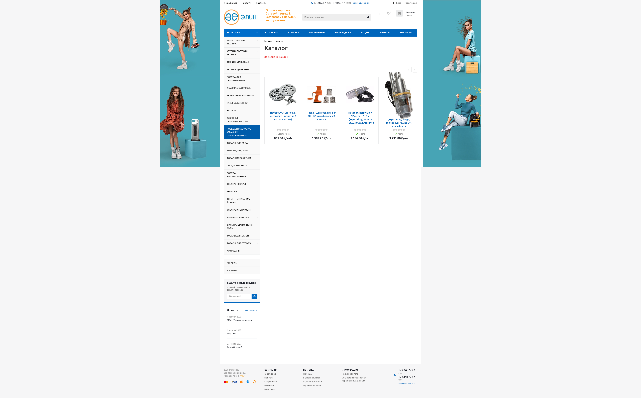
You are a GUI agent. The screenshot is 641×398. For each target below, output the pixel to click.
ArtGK (242, 376)
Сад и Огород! (234, 347)
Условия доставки (312, 381)
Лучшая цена (317, 32)
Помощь (384, 32)
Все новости (251, 310)
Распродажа (343, 32)
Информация (350, 370)
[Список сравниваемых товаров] (380, 14)
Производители (350, 374)
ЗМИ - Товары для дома (239, 320)
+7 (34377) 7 (320, 3)
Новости (268, 377)
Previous (408, 69)
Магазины (269, 389)
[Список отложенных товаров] (388, 14)
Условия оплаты (311, 377)
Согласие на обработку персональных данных (354, 379)
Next (414, 69)
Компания (271, 32)
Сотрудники (270, 381)
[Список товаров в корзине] (405, 15)
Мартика (231, 333)
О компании (270, 374)
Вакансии (269, 385)
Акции (365, 32)
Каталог (236, 32)
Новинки (293, 32)
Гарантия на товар (312, 385)
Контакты (406, 32)
